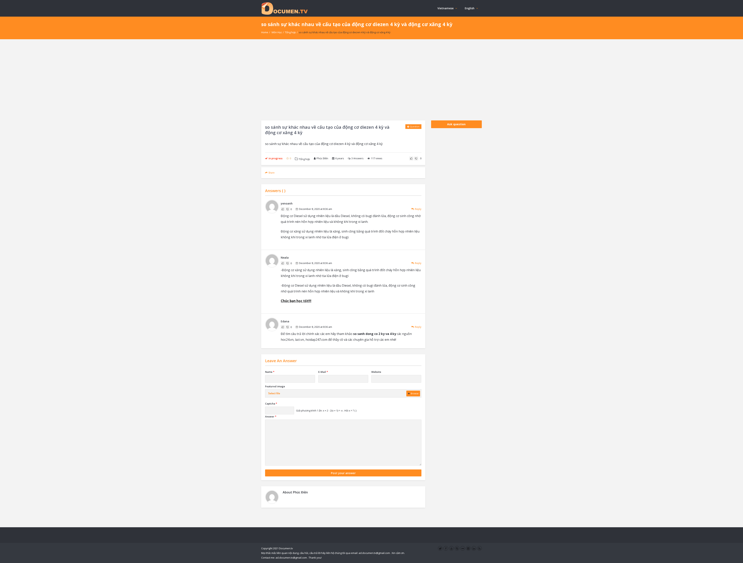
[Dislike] (416, 158)
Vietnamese (445, 8)
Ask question (456, 124)
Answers (357, 158)
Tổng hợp (290, 32)
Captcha (271, 403)
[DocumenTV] (284, 8)
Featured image (275, 386)
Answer (270, 416)
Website (376, 372)
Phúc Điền (322, 158)
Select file (274, 393)
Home (264, 32)
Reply (418, 209)
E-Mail (323, 372)
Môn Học (277, 32)
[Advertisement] (371, 80)
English (469, 8)
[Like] (411, 158)
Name (269, 372)
